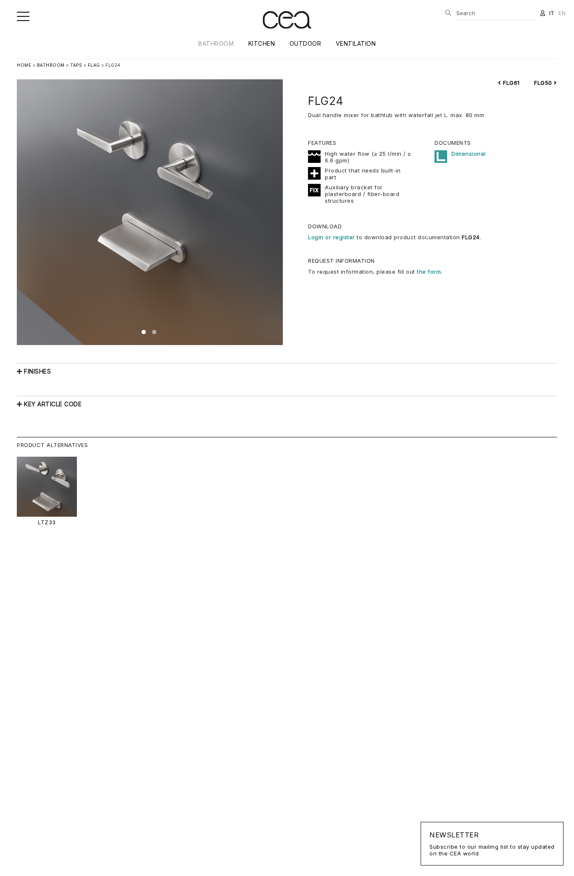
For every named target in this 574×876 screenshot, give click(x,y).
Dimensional (468, 153)
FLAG (94, 65)
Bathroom (216, 43)
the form (429, 271)
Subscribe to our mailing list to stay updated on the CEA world (492, 844)
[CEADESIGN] (286, 35)
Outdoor (305, 43)
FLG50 (544, 82)
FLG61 (510, 82)
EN (562, 13)
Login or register (332, 237)
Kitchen (261, 43)
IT (552, 13)
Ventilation (356, 43)
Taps (76, 65)
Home (24, 65)
